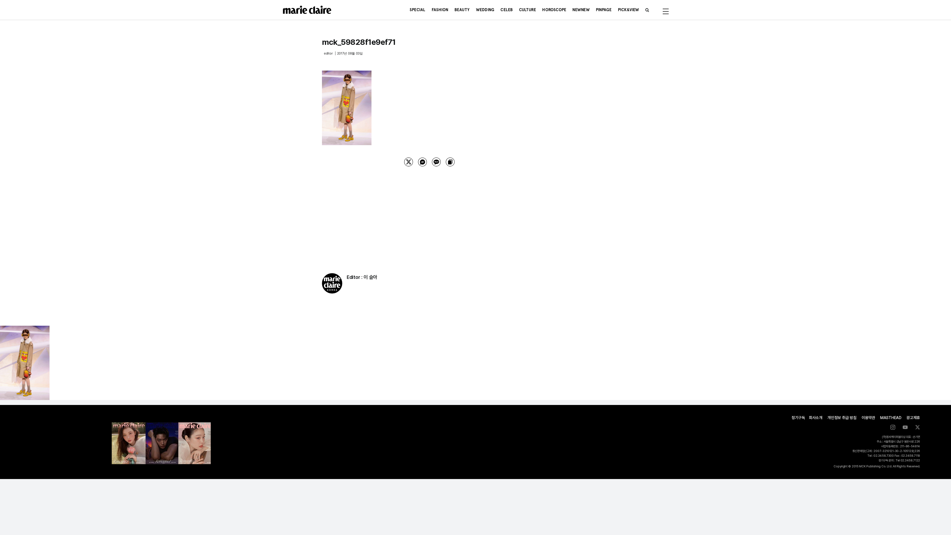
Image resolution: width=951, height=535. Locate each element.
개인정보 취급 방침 (842, 417)
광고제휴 (913, 417)
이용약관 (868, 417)
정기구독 (798, 417)
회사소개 (815, 417)
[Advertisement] (429, 213)
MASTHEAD (890, 417)
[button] (647, 10)
